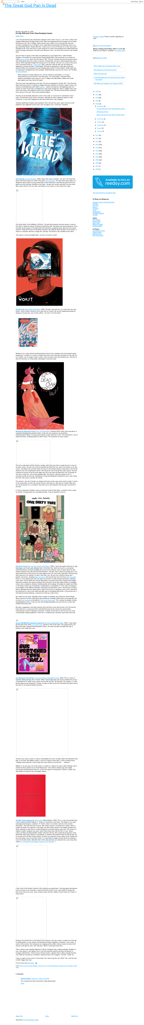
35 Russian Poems (102, 112)
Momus (95, 207)
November (100, 119)
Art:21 (94, 210)
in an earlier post (37, 624)
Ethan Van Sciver (39, 577)
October (99, 122)
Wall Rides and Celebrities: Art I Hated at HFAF (108, 83)
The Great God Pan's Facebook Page (104, 193)
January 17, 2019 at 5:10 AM (40, 978)
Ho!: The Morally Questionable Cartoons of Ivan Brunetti (37, 841)
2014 (97, 144)
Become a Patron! (98, 36)
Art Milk (95, 215)
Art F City (96, 205)
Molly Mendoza (29, 309)
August (99, 128)
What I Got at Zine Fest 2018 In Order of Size (111, 115)
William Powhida (98, 224)
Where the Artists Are (100, 73)
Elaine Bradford (97, 226)
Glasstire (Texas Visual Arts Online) (103, 202)
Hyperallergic (97, 212)
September (100, 125)
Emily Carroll (39, 431)
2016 (97, 138)
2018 (97, 104)
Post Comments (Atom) (31, 1020)
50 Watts (95, 204)
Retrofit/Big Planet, (58, 623)
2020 (97, 98)
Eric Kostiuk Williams (40, 678)
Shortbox (42, 87)
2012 (97, 151)
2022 (97, 91)
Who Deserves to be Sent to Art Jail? (105, 70)
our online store (120, 50)
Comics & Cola (24, 59)
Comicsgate (72, 577)
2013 (97, 147)
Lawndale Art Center (99, 231)
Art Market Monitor (98, 213)
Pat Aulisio (48, 623)
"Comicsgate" (37, 64)
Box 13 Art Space (98, 235)
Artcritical (95, 208)
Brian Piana (96, 223)
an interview (26, 600)
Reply (22, 983)
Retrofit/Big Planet (53, 678)
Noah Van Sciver (32, 566)
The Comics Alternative (47, 600)
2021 (97, 94)
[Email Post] (36, 963)
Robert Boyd (19, 36)
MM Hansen (96, 219)
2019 (97, 101)
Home (47, 1016)
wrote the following (21, 71)
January (99, 131)
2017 (97, 135)
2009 (97, 160)
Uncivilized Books (43, 566)
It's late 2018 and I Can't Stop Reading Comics (34, 33)
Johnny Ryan (39, 820)
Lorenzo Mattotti (50, 181)
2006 (97, 169)
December (100, 106)
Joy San (27, 179)
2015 (97, 141)
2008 (97, 163)
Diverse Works (97, 232)
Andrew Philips (26, 978)
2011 (97, 154)
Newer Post (19, 1016)
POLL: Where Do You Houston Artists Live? (107, 66)
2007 (97, 166)
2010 (97, 157)
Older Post (74, 1016)
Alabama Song (97, 234)
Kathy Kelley (96, 221)
